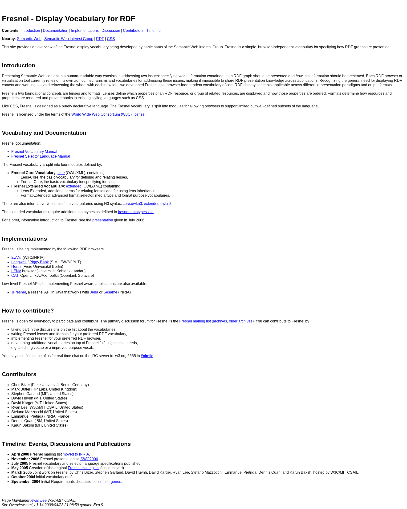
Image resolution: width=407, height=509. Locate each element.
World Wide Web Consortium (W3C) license (108, 114)
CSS (111, 39)
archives (220, 321)
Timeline (153, 31)
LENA (16, 271)
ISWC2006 (89, 459)
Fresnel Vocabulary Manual (34, 152)
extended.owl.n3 (157, 204)
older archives (240, 321)
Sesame (110, 292)
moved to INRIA (76, 454)
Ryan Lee (38, 500)
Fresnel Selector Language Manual (40, 156)
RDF (100, 39)
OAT (14, 275)
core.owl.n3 (132, 204)
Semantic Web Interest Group (68, 39)
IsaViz (16, 258)
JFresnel (18, 292)
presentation (102, 220)
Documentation (55, 31)
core (61, 173)
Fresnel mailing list (195, 321)
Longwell (19, 262)
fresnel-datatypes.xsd (136, 212)
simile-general (111, 482)
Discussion (111, 31)
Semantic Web (29, 39)
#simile (147, 356)
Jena (94, 292)
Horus (16, 267)
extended (73, 186)
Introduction (30, 31)
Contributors (133, 31)
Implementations (85, 31)
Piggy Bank (39, 262)
